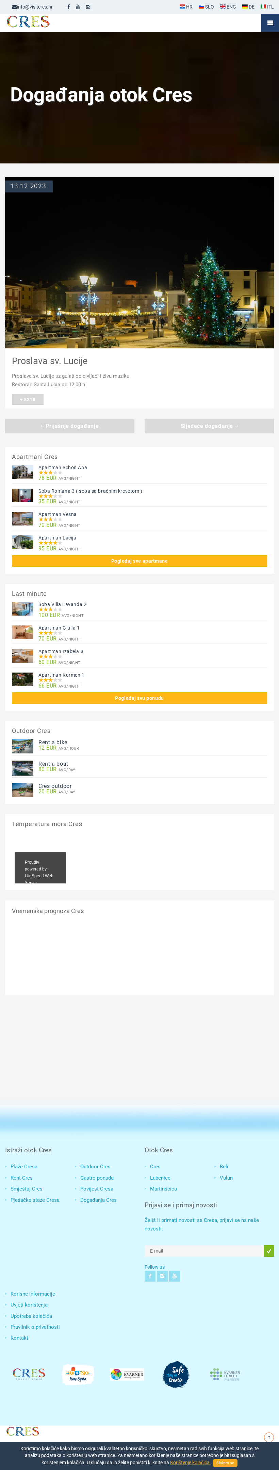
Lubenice (160, 1178)
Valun (226, 1178)
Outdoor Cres (95, 1167)
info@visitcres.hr (35, 7)
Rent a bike (52, 742)
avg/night (59, 478)
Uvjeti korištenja (29, 1305)
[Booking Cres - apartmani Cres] (39, 23)
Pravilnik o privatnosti (35, 1327)
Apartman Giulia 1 (59, 628)
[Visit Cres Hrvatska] (22, 1430)
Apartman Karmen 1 (61, 675)
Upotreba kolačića (31, 1316)
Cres (155, 1167)
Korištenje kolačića (190, 1462)
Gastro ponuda (97, 1178)
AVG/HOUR (58, 748)
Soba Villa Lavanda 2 (62, 604)
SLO (209, 7)
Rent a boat (53, 764)
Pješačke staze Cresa (35, 1200)
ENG (231, 7)
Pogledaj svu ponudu (139, 698)
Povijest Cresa (96, 1189)
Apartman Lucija (57, 538)
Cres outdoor (55, 786)
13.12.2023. (29, 186)
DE (251, 7)
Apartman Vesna (57, 514)
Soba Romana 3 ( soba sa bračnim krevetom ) (90, 491)
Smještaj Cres (27, 1189)
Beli (224, 1167)
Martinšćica (163, 1189)
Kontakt (19, 1338)
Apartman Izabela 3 (60, 651)
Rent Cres (22, 1178)
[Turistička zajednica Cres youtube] (78, 7)
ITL (270, 7)
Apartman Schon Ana (62, 467)
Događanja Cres (98, 1200)
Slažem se (225, 1463)
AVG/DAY (57, 770)
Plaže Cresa (24, 1167)
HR (189, 7)
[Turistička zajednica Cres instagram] (88, 7)
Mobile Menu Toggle (270, 23)
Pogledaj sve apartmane (139, 561)
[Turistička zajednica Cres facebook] (69, 7)
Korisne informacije (33, 1294)
